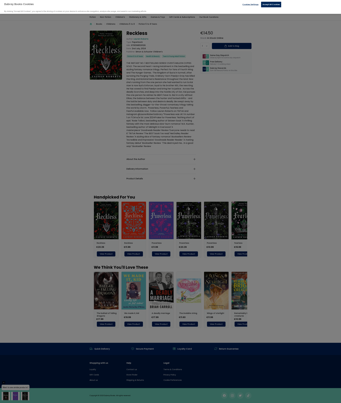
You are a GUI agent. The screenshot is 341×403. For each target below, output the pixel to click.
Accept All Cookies (271, 4)
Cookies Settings (250, 4)
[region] (170, 7)
